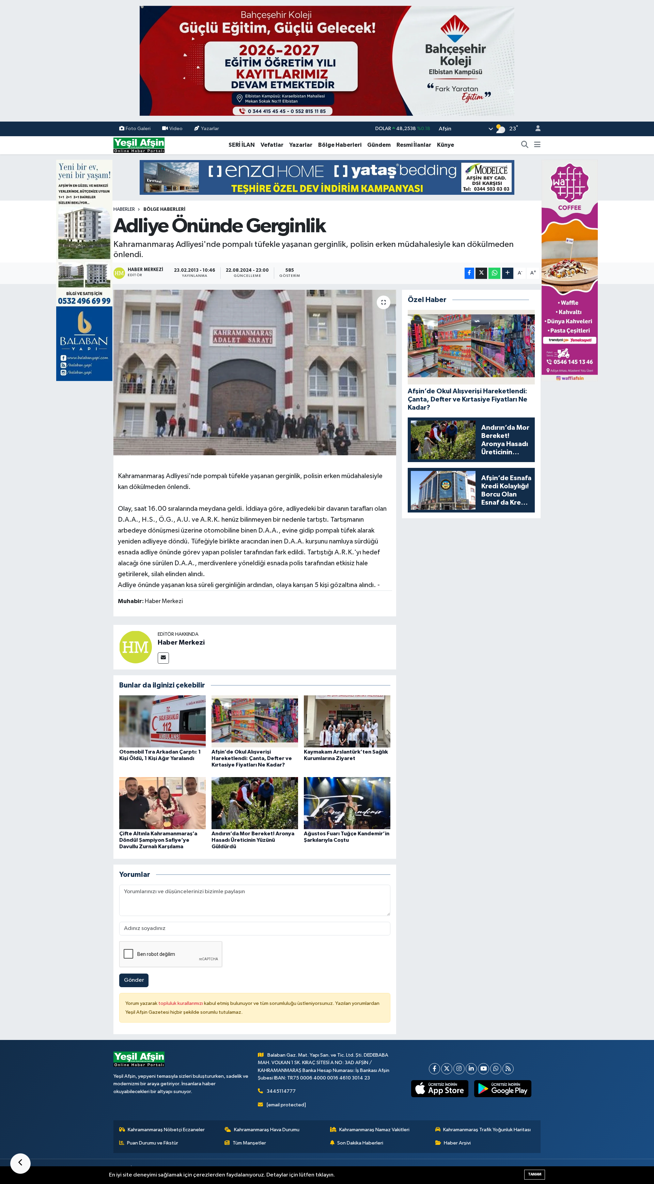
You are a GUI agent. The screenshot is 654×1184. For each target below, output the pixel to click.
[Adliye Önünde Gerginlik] (254, 373)
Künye (445, 145)
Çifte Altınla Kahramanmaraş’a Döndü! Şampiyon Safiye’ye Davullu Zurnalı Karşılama (158, 840)
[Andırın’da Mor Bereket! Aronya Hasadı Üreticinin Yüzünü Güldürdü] (255, 803)
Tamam (534, 1174)
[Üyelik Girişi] (535, 129)
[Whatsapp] (495, 1068)
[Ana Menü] (537, 145)
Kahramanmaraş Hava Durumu (266, 1129)
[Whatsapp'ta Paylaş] (494, 273)
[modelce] (327, 177)
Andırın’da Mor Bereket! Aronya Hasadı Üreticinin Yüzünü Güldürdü (253, 840)
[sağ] (570, 270)
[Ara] (524, 145)
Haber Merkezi (181, 642)
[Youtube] (483, 1068)
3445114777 (281, 1091)
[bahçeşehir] (327, 61)
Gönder (134, 980)
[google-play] (503, 1088)
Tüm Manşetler (249, 1143)
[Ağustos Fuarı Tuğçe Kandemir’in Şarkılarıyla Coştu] (347, 803)
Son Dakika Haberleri (360, 1143)
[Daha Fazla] (507, 273)
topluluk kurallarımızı (181, 1003)
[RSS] (508, 1068)
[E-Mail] (163, 658)
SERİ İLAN (242, 145)
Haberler (124, 209)
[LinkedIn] (471, 1068)
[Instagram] (459, 1068)
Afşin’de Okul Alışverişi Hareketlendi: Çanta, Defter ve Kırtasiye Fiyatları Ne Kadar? (252, 758)
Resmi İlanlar (413, 145)
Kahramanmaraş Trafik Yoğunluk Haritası (487, 1129)
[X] (446, 1068)
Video (176, 128)
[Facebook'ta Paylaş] (469, 273)
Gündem (379, 145)
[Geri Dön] (20, 1163)
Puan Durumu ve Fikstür (152, 1143)
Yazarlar (210, 128)
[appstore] (440, 1088)
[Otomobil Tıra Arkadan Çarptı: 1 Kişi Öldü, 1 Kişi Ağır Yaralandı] (162, 721)
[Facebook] (434, 1068)
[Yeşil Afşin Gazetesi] (139, 145)
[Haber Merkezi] (135, 647)
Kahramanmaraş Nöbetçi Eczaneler (166, 1129)
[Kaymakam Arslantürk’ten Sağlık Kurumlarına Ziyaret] (347, 721)
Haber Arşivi (457, 1143)
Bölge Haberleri (339, 145)
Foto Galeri (138, 128)
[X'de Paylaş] (481, 273)
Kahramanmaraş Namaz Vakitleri (374, 1129)
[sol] (84, 270)
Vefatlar (272, 145)
